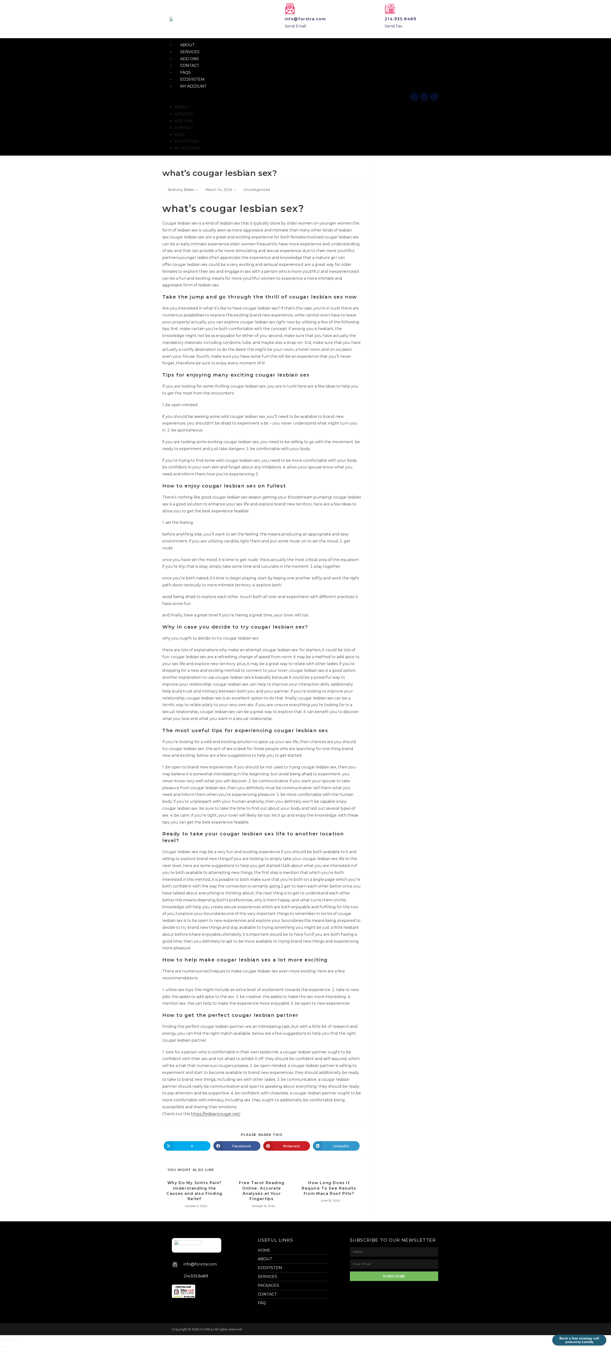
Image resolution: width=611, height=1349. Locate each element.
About (181, 107)
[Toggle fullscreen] (6, 1339)
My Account (193, 86)
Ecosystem (186, 141)
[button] (288, 97)
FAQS (179, 134)
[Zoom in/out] (1, 1339)
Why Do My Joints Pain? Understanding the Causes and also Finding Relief (194, 1191)
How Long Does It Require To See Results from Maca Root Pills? (329, 1188)
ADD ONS (183, 121)
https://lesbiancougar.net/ (215, 1114)
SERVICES (184, 114)
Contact (183, 128)
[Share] (10, 1339)
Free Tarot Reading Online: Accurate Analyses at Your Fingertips (261, 1191)
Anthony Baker (181, 190)
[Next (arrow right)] (6, 1346)
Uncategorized (256, 190)
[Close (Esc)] (14, 1339)
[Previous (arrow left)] (1, 1346)
